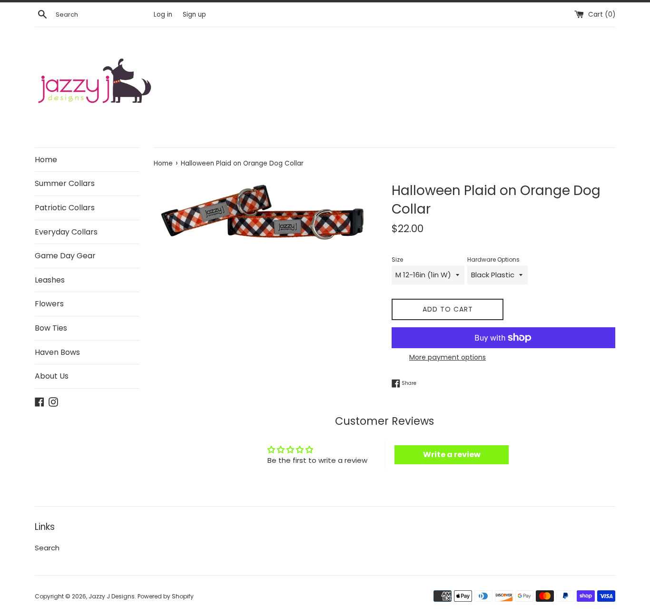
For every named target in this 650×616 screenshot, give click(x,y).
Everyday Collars (66, 231)
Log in (163, 14)
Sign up (194, 14)
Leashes (50, 279)
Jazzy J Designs (112, 596)
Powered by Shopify (166, 596)
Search (47, 548)
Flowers (49, 303)
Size (397, 259)
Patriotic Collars (65, 207)
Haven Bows (57, 352)
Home (46, 159)
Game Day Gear (65, 255)
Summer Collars (65, 183)
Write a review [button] (452, 454)
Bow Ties (51, 328)
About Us (52, 376)
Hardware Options (493, 259)
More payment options (447, 357)
